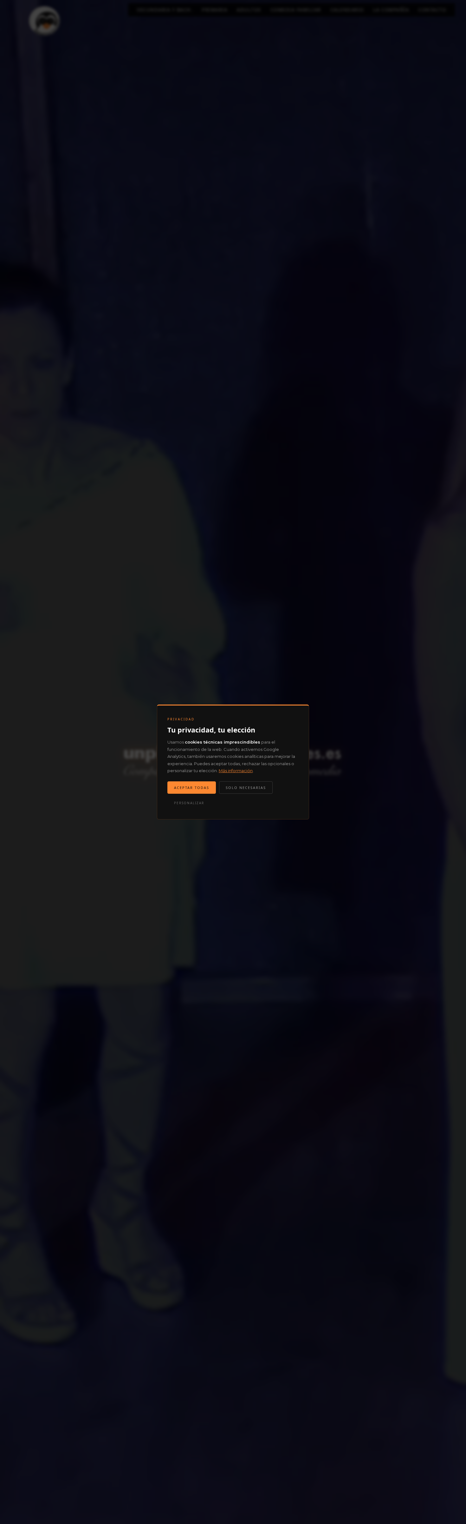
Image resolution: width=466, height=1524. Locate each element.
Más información (236, 770)
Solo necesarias (246, 787)
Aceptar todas (191, 787)
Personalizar (189, 803)
